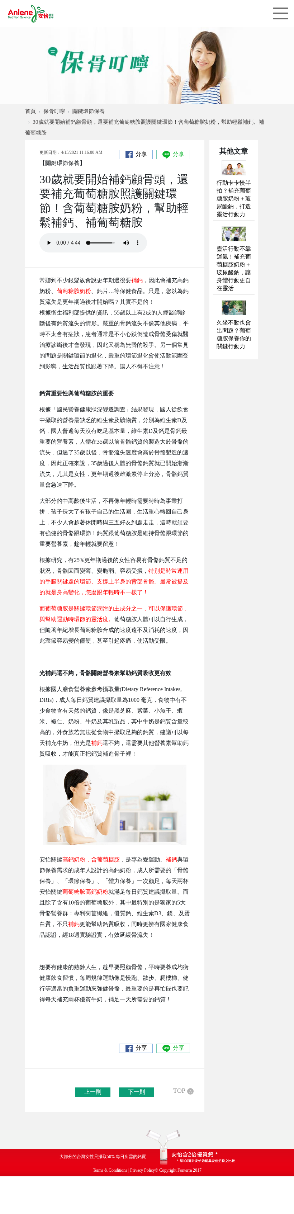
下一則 (136, 1092)
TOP (182, 1091)
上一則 (92, 1092)
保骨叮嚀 (54, 111)
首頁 (30, 111)
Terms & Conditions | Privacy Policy (124, 1170)
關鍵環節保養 (88, 111)
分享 (141, 154)
